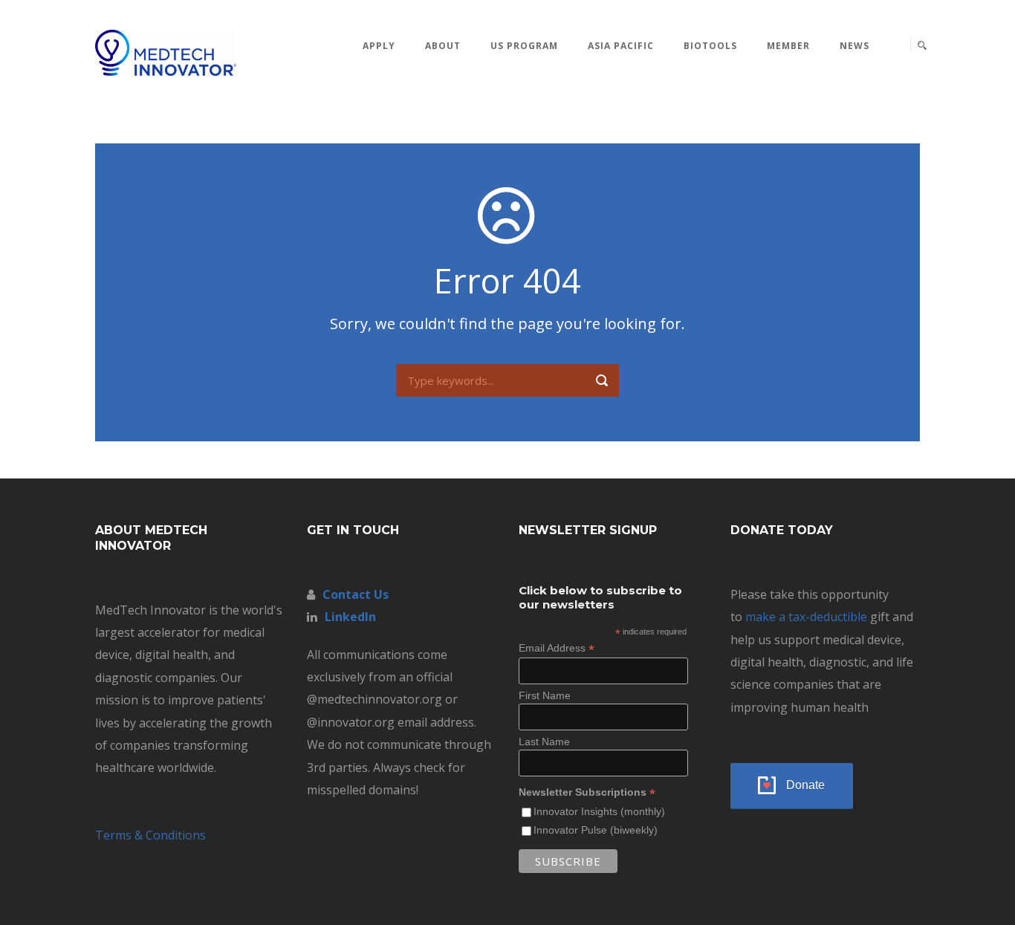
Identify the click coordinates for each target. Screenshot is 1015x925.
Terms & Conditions (150, 835)
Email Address (556, 648)
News (854, 45)
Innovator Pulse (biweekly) (596, 830)
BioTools (710, 45)
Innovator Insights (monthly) (599, 811)
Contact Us (355, 594)
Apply (379, 45)
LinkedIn (350, 616)
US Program (524, 45)
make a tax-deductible (806, 616)
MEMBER (788, 45)
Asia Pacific (621, 45)
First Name (545, 695)
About (443, 45)
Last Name (544, 741)
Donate (805, 785)
